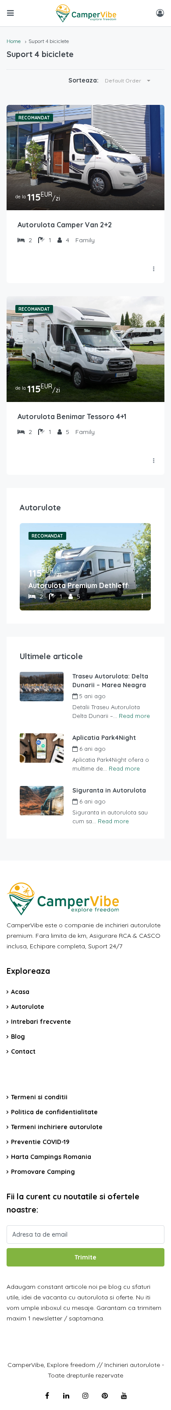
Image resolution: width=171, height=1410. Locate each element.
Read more (134, 715)
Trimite (85, 1257)
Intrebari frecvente (41, 1022)
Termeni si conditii (39, 1097)
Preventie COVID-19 (40, 1142)
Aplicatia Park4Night (104, 738)
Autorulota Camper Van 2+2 (65, 224)
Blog (18, 1036)
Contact (23, 1051)
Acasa (20, 992)
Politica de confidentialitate (54, 1112)
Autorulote (27, 1007)
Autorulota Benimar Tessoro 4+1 (72, 416)
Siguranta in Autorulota (109, 790)
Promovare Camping (43, 1172)
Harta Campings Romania (51, 1157)
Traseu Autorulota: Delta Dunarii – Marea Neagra (110, 680)
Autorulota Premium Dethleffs (78, 585)
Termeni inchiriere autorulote (57, 1127)
